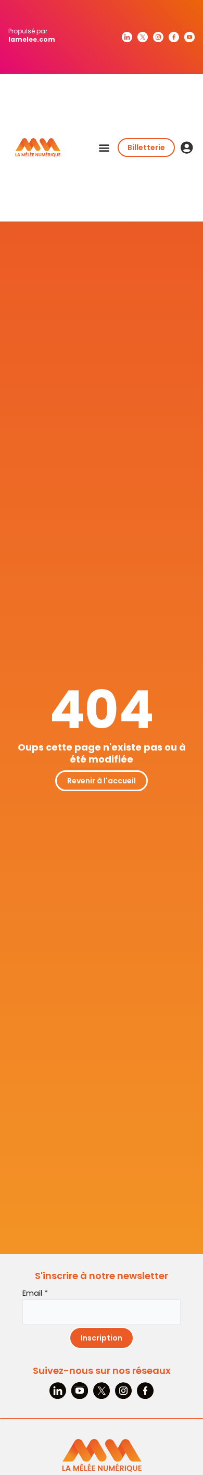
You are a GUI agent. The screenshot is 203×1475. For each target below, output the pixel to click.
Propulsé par (31, 35)
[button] (103, 147)
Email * (35, 1293)
